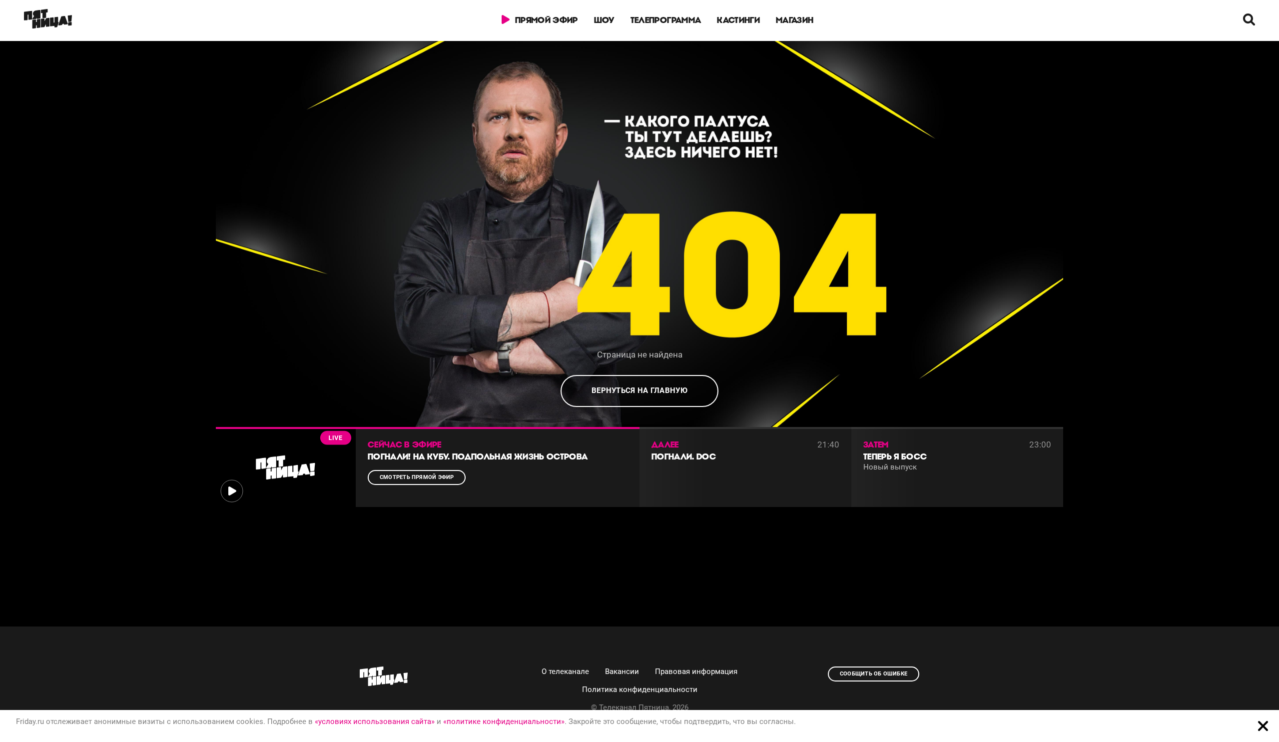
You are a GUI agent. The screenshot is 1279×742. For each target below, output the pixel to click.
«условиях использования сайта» (375, 721)
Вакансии (622, 671)
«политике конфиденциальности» (504, 721)
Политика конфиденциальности (639, 689)
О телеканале (565, 671)
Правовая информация (696, 671)
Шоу (604, 20)
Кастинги (738, 20)
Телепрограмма (666, 20)
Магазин (794, 20)
